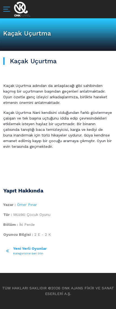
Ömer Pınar (27, 204)
